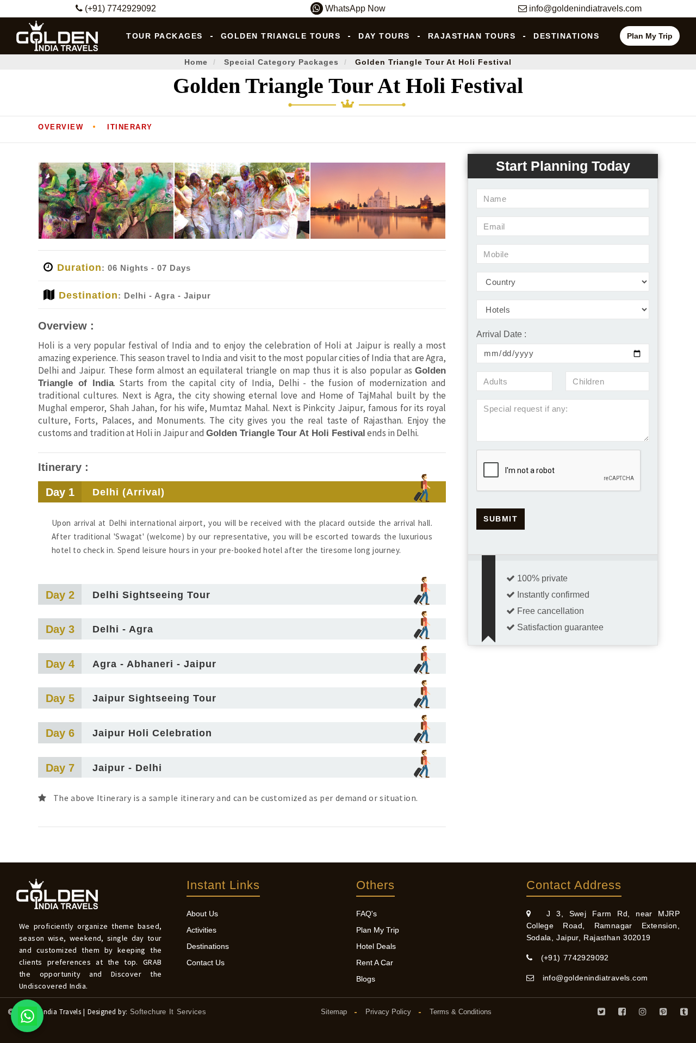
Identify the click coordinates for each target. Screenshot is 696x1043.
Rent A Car (374, 962)
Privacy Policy (388, 1012)
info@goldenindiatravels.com (591, 977)
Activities (201, 930)
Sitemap (334, 1012)
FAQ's (366, 913)
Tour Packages (164, 36)
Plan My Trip (650, 36)
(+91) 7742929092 (570, 957)
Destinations (566, 36)
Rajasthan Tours (472, 36)
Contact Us (206, 962)
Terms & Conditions (461, 1012)
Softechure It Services (168, 1012)
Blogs (365, 978)
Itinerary (130, 127)
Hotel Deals (376, 946)
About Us (202, 913)
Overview (60, 127)
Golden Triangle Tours (281, 36)
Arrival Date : (501, 334)
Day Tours (384, 36)
